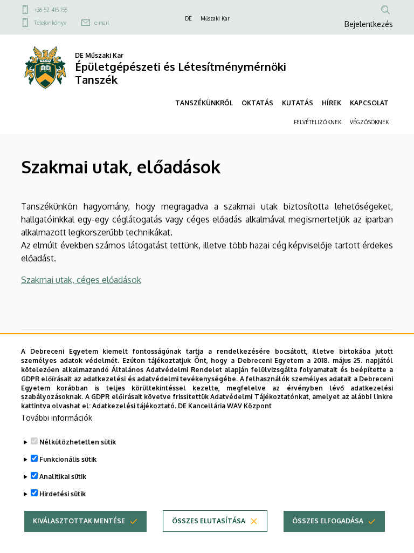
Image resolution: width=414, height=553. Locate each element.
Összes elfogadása (327, 521)
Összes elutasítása (208, 521)
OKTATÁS (257, 103)
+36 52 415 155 (50, 9)
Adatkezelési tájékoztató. (134, 406)
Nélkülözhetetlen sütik (77, 442)
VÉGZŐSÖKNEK (369, 122)
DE (188, 18)
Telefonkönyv (50, 22)
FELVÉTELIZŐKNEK (317, 122)
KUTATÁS (297, 103)
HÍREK (331, 103)
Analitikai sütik (62, 477)
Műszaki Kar (215, 18)
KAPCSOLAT (369, 103)
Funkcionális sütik (67, 459)
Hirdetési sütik (62, 494)
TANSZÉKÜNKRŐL (204, 103)
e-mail (101, 22)
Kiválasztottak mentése (79, 521)
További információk (56, 417)
